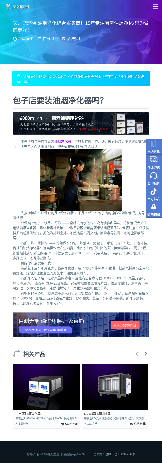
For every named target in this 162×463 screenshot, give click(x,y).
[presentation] (136, 354)
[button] (155, 6)
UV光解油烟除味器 (97, 414)
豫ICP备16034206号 (120, 454)
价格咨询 (71, 424)
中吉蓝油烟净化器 (28, 414)
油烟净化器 (62, 142)
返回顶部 (153, 215)
